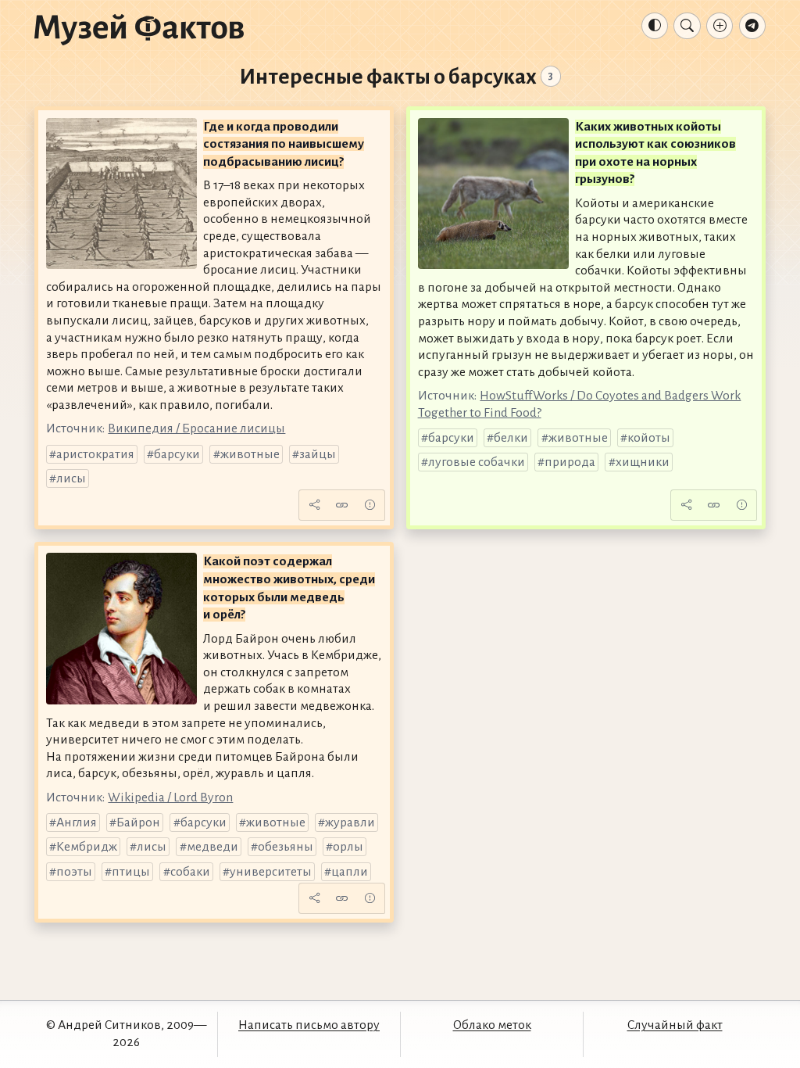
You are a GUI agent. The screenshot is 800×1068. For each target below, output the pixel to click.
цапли (349, 872)
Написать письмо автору (309, 1025)
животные (250, 454)
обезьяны (285, 847)
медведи (212, 847)
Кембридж (86, 847)
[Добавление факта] (719, 26)
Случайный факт (675, 1025)
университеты (271, 872)
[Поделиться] (314, 505)
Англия (76, 822)
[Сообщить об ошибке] (369, 505)
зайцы (317, 454)
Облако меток (492, 1025)
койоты (648, 438)
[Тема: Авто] (654, 26)
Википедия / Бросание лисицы (196, 428)
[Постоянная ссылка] (342, 505)
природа (570, 462)
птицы (131, 872)
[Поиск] (686, 26)
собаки (190, 872)
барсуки (177, 454)
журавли (350, 822)
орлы (348, 847)
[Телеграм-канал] (752, 26)
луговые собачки (476, 462)
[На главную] (139, 29)
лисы (71, 478)
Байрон (138, 822)
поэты (74, 872)
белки (511, 438)
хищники (643, 462)
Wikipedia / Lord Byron (170, 797)
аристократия (95, 454)
